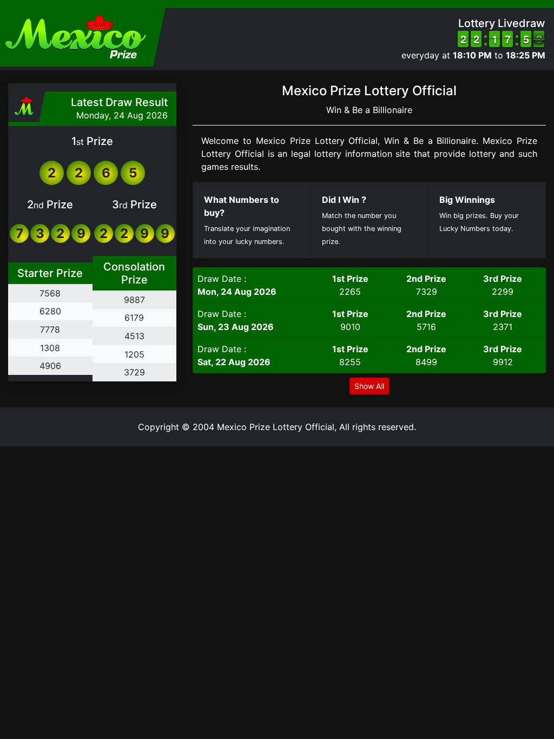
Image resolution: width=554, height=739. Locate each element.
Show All (369, 386)
